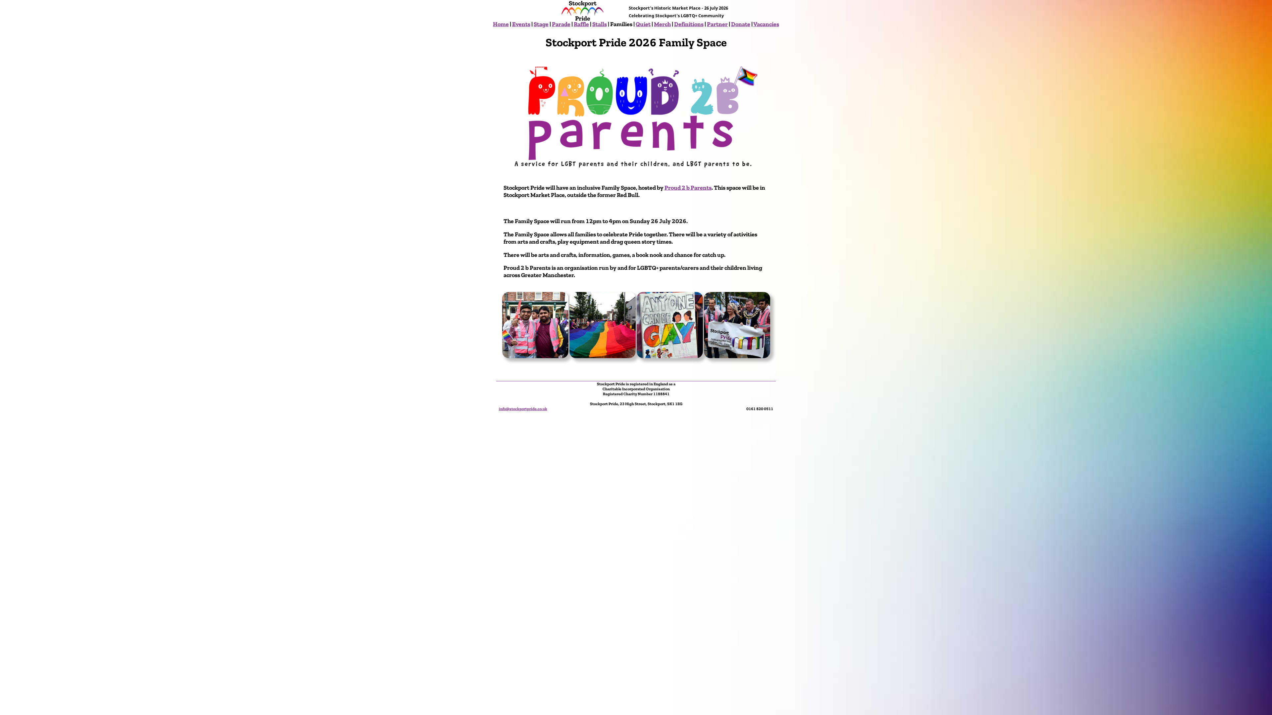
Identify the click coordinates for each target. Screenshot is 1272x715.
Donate (740, 24)
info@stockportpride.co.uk (523, 408)
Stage (541, 24)
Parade (561, 24)
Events (521, 24)
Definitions (689, 24)
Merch (662, 24)
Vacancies (766, 24)
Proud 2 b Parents (688, 187)
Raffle (581, 24)
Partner (717, 24)
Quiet (643, 24)
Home (501, 24)
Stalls (599, 24)
